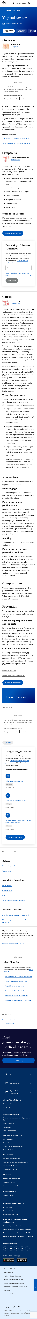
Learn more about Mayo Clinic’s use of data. (17, 274)
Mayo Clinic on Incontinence (14, 986)
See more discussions (15, 837)
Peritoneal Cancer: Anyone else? (16, 801)
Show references (7, 852)
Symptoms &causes (9, 31)
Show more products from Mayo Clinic (15, 143)
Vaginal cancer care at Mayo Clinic (13, 675)
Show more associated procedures (13, 900)
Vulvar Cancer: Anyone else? (15, 781)
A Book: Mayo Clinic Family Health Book (15, 139)
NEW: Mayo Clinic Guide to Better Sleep (18, 977)
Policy (6, 99)
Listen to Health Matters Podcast (16, 981)
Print (9, 742)
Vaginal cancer (14, 17)
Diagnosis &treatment (21, 31)
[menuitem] (8, 31)
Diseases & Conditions (12, 10)
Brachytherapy (7, 885)
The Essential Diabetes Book (14, 991)
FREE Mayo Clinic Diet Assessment (16, 995)
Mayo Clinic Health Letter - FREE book (18, 1000)
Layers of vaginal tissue (10, 866)
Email (8, 271)
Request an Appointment (14, 23)
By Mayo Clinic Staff (9, 670)
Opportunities (14, 99)
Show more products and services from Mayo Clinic (15, 921)
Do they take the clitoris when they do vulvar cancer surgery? (18, 821)
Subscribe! (12, 280)
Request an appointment (13, 233)
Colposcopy (6, 896)
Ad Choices (24, 99)
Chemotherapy (7, 891)
